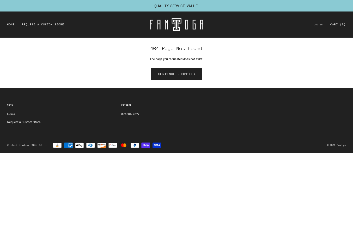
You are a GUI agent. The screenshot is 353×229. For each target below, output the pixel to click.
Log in (318, 24)
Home (11, 24)
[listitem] (176, 5)
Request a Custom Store (43, 24)
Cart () (338, 24)
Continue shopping (176, 74)
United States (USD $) (25, 145)
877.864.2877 (130, 114)
